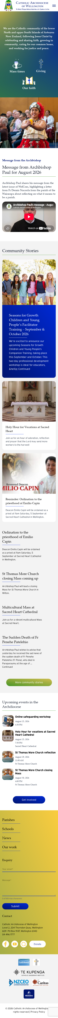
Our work (9, 847)
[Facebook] (5, 944)
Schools (8, 828)
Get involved (29, 799)
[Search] (23, 944)
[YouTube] (14, 944)
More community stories (29, 682)
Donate (37, 944)
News (6, 838)
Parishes (8, 819)
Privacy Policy (38, 1011)
